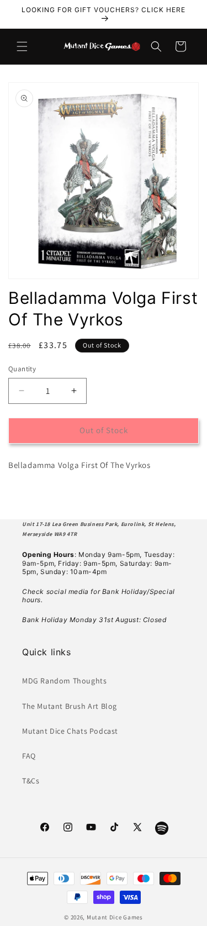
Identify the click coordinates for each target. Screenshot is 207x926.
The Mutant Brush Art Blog (69, 706)
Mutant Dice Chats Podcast (70, 731)
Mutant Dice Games (115, 917)
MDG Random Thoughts (64, 681)
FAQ (29, 756)
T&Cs (30, 781)
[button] (22, 46)
